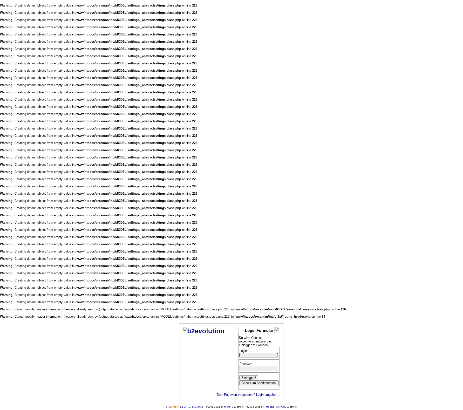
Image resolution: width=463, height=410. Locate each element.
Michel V (228, 406)
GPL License (196, 406)
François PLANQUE (275, 406)
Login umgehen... (268, 394)
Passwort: (246, 364)
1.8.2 (176, 406)
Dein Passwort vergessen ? (236, 394)
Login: (243, 351)
